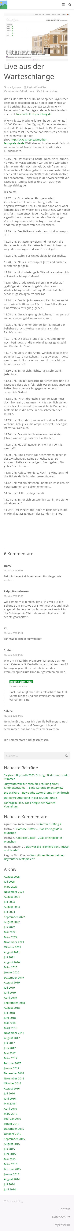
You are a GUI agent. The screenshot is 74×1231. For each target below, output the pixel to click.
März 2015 (10, 1164)
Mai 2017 (10, 1053)
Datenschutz (61, 1217)
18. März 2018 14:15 (13, 715)
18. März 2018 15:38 (13, 596)
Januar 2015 (11, 1174)
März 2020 (10, 967)
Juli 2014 (9, 1184)
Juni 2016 (10, 1098)
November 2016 (14, 1078)
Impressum (62, 1225)
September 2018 (14, 1003)
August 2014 (12, 1179)
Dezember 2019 (14, 977)
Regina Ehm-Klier (36, 87)
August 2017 (12, 1038)
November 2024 (14, 892)
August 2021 (12, 952)
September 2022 (14, 917)
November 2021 (14, 942)
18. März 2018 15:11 (13, 633)
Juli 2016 (9, 1093)
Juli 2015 (9, 1149)
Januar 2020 (11, 972)
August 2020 (12, 962)
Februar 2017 (12, 1063)
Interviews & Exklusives (21, 91)
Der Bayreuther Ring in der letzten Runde (30, 797)
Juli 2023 (9, 912)
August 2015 (12, 1144)
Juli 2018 (9, 1013)
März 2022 (10, 937)
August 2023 (12, 907)
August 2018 (12, 1007)
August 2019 (12, 982)
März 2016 (10, 1113)
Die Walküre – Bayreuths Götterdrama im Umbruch (36, 792)
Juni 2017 (10, 1048)
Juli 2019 (9, 987)
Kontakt (64, 1209)
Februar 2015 (12, 1169)
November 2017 (14, 1033)
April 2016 (10, 1108)
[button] (63, 4)
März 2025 (10, 886)
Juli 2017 (9, 1043)
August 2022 (12, 922)
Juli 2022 (9, 927)
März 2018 (10, 1028)
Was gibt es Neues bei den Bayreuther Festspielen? (34, 857)
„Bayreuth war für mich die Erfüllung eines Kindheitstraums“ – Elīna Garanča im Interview (33, 785)
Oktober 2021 (12, 947)
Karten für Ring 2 (50, 824)
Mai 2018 (10, 1023)
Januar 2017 (11, 1068)
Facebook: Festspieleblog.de (33, 114)
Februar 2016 (12, 1118)
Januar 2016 (11, 1124)
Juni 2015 (10, 1154)
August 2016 (12, 1088)
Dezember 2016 (14, 1073)
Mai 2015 (10, 1159)
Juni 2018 (10, 1018)
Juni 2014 (10, 1189)
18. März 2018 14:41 (18, 686)
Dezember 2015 (14, 1128)
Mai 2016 (10, 1103)
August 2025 (12, 876)
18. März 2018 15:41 (13, 570)
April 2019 (10, 997)
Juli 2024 (9, 902)
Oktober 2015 (12, 1134)
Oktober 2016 (12, 1083)
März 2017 (10, 1058)
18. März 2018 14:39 (13, 654)
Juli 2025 (9, 881)
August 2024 (12, 896)
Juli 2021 (9, 957)
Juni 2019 (10, 992)
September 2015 (14, 1139)
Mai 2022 (10, 932)
